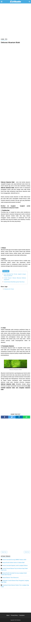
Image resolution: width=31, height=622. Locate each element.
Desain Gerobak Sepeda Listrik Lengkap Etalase (15, 565)
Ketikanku (19, 620)
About (7, 615)
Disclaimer (22, 615)
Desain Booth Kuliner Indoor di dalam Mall (13, 562)
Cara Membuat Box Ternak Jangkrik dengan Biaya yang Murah (15, 275)
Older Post (27, 552)
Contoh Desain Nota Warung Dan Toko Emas (14, 281)
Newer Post (4, 552)
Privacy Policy (14, 615)
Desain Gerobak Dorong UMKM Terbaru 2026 (14, 559)
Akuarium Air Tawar (9, 289)
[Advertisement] (15, 21)
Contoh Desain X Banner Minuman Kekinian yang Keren (15, 278)
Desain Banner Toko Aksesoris (10, 577)
